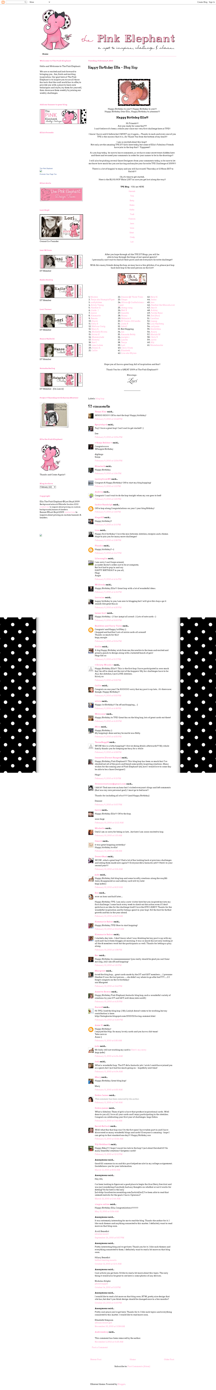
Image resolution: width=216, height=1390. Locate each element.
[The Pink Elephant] (41, 171)
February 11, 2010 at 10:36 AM (109, 1139)
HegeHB (99, 517)
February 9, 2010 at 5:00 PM (108, 620)
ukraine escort (102, 1234)
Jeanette (125, 313)
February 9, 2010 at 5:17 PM (108, 659)
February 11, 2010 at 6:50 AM (109, 1090)
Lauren (124, 340)
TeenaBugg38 (102, 742)
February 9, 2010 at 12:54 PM (108, 437)
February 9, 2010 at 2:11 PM (108, 525)
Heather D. (96, 308)
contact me (44, 507)
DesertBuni (101, 856)
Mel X (124, 310)
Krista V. (96, 334)
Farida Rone (157, 313)
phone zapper (101, 1284)
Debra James (102, 1095)
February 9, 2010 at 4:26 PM (108, 592)
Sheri (131, 233)
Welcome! (100, 714)
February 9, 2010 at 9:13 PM (108, 778)
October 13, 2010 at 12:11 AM (108, 1264)
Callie (94, 350)
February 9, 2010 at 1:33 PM (108, 512)
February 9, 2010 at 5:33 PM (108, 680)
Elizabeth (125, 350)
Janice (94, 313)
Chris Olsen (127, 348)
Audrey (99, 492)
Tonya (124, 342)
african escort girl (103, 1323)
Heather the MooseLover (163, 305)
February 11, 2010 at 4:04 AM (109, 1056)
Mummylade (98, 337)
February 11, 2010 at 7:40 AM (109, 1102)
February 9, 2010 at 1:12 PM (108, 486)
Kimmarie (96, 316)
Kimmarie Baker (104, 922)
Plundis (99, 546)
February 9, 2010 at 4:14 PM (108, 579)
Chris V (154, 337)
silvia (98, 701)
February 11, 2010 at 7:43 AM (108, 1121)
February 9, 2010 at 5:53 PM (108, 695)
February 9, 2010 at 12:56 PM (108, 461)
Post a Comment (100, 1347)
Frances (132, 219)
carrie (153, 340)
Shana (124, 316)
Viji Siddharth (102, 1144)
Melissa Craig (98, 326)
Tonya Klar (101, 412)
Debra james (101, 1108)
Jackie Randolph (104, 505)
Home (45, 54)
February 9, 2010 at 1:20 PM (108, 499)
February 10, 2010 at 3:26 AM (109, 869)
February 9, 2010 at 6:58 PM (108, 752)
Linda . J (95, 310)
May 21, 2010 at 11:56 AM (107, 1211)
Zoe (97, 893)
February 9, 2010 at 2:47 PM (108, 553)
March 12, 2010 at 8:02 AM (107, 1170)
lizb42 (124, 326)
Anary (154, 332)
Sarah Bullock (102, 1126)
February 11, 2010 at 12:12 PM (108, 1154)
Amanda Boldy (128, 334)
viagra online (102, 1204)
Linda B (124, 324)
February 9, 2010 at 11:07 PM (108, 804)
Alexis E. (96, 348)
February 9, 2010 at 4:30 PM (108, 607)
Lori (132, 242)
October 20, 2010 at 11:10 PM (108, 1303)
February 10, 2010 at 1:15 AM (108, 835)
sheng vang (126, 308)
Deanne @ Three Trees (132, 297)
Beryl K (154, 297)
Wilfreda (100, 585)
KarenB (99, 1007)
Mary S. (95, 329)
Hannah (132, 191)
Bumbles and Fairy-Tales (108, 626)
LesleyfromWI (103, 479)
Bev (97, 955)
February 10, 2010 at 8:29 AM (109, 916)
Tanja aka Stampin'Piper (103, 299)
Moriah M (155, 334)
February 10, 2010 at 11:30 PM (109, 1020)
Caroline (154, 318)
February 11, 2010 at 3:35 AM (108, 1040)
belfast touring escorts (106, 1260)
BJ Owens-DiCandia (130, 321)
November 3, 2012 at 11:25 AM (109, 1342)
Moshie (94, 297)
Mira (98, 727)
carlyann (155, 326)
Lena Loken (97, 345)
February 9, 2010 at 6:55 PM (108, 737)
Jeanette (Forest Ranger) (108, 758)
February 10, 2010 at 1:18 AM (108, 851)
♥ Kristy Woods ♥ (104, 665)
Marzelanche (156, 345)
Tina (132, 196)
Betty (132, 200)
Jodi (97, 1061)
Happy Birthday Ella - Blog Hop (113, 67)
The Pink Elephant (46, 168)
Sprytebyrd (101, 425)
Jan (122, 332)
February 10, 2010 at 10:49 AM (109, 929)
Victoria (95, 340)
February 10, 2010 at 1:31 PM (108, 965)
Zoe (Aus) (155, 316)
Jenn (132, 223)
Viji (152, 342)
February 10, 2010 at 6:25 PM (108, 1001)
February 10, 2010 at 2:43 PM (108, 986)
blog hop (100, 398)
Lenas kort (101, 613)
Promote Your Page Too (48, 174)
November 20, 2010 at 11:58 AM (110, 1326)
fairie (98, 810)
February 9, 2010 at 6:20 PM (108, 721)
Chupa (124, 299)
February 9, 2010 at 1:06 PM (108, 473)
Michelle (100, 828)
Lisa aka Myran (129, 353)
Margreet (100, 971)
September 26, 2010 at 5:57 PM (109, 1238)
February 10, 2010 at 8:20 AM (109, 887)
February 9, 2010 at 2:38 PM (108, 540)
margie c (125, 337)
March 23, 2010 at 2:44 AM (107, 1199)
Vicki (132, 228)
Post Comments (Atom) (139, 1366)
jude (97, 875)
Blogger (121, 1384)
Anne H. (99, 1025)
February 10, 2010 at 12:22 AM (109, 823)
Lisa (97, 530)
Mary (98, 1077)
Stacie (95, 321)
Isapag (153, 321)
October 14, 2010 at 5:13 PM (108, 1287)
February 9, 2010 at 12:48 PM (108, 419)
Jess (152, 302)
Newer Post (95, 1359)
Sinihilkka (155, 329)
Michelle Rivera (99, 332)
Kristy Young (97, 305)
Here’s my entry (138, 1050)
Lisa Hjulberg (157, 324)
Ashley (154, 310)
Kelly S (94, 324)
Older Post (169, 1359)
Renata (94, 318)
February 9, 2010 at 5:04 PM (108, 641)
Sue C (94, 342)
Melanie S (126, 318)
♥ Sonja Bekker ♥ (103, 443)
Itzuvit (154, 308)
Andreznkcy (101, 1332)
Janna (153, 299)
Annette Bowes (103, 992)
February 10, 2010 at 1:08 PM (108, 950)
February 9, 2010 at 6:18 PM (108, 708)
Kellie (132, 210)
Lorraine (100, 597)
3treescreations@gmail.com (110, 784)
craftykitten (96, 302)
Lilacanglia (101, 558)
